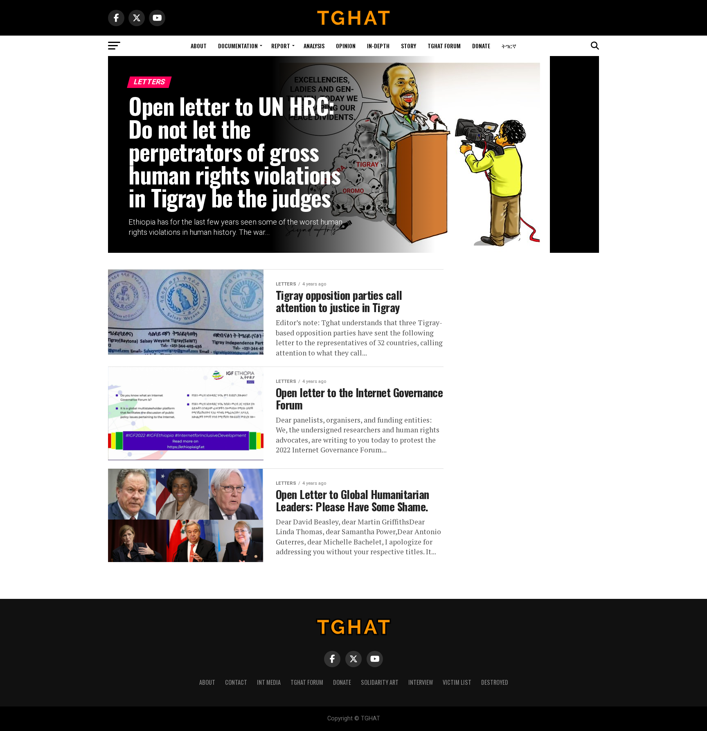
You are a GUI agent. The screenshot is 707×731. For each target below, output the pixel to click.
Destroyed (494, 682)
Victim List (457, 682)
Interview (420, 682)
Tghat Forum (444, 45)
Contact (236, 682)
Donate (481, 45)
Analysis (314, 45)
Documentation (238, 45)
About (199, 45)
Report (280, 45)
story (408, 45)
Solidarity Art (380, 682)
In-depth (378, 45)
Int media (269, 682)
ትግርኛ (509, 45)
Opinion (346, 45)
